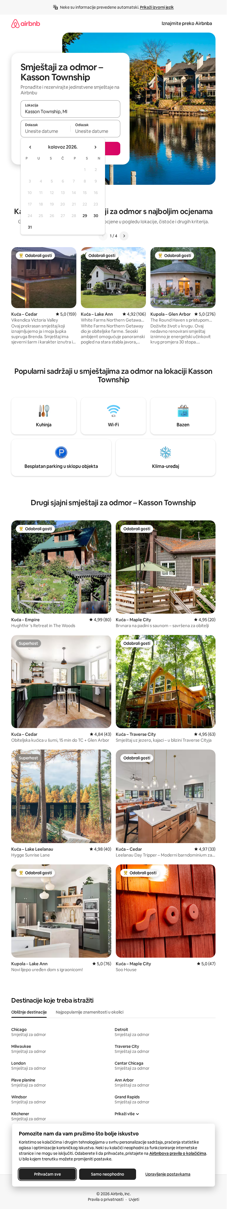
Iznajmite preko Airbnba (187, 23)
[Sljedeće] (123, 235)
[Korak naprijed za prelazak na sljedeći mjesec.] (95, 147)
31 (30, 227)
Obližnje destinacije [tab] (29, 1012)
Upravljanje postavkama (167, 1174)
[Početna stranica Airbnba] (25, 23)
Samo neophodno (107, 1174)
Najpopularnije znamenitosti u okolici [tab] (89, 1012)
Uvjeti (134, 1199)
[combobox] (70, 111)
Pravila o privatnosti (105, 1199)
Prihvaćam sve (47, 1174)
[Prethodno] (103, 235)
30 (96, 215)
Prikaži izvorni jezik (157, 7)
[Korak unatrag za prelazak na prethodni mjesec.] (30, 147)
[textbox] (45, 131)
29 (85, 215)
